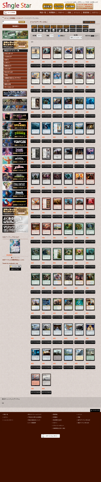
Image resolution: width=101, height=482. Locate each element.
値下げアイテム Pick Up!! (84, 420)
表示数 (35, 35)
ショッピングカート (8, 420)
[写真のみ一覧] (93, 35)
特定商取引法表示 (57, 420)
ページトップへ (96, 410)
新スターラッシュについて (34, 414)
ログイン (6, 417)
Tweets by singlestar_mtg (10, 263)
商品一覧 (6, 414)
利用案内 (55, 417)
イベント (80, 414)
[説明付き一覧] (97, 35)
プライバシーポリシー (58, 425)
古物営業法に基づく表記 (59, 428)
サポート (55, 422)
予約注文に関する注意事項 (34, 417)
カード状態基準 (32, 422)
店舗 (79, 417)
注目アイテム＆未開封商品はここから (13, 260)
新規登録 (55, 414)
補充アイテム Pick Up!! (83, 422)
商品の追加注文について (34, 420)
